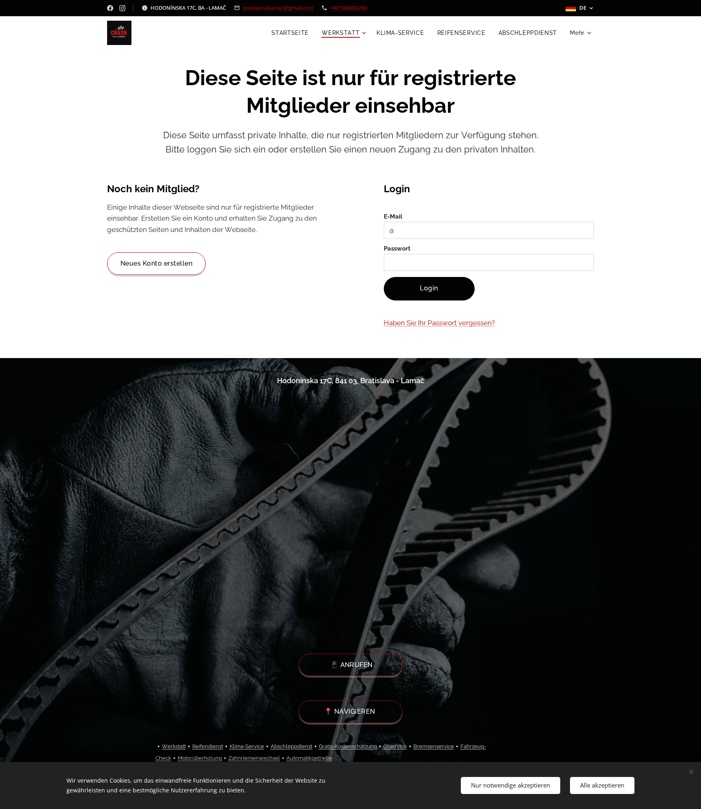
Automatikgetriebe (309, 758)
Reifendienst (207, 746)
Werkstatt (174, 746)
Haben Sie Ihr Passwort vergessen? (439, 323)
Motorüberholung (200, 758)
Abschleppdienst (291, 746)
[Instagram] (122, 8)
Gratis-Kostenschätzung (348, 746)
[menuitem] (292, 33)
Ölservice (395, 746)
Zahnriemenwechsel (254, 758)
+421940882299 (348, 7)
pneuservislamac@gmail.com (278, 7)
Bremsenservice (433, 746)
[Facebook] (110, 8)
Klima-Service (247, 746)
